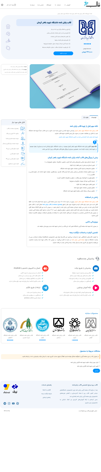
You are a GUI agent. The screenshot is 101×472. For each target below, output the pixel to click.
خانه (91, 14)
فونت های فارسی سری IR (12, 159)
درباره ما (32, 5)
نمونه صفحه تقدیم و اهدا (12, 138)
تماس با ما (41, 5)
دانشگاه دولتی (21, 67)
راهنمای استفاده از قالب (13, 128)
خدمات (59, 5)
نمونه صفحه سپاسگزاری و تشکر (11, 144)
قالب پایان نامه (81, 14)
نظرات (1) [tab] (85, 117)
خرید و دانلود (63, 53)
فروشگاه (49, 5)
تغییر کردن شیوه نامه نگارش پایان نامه (87, 366)
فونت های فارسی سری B (12, 149)
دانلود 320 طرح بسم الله (12, 134)
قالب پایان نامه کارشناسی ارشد (20, 72)
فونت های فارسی (14, 154)
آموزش (68, 5)
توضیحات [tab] (93, 117)
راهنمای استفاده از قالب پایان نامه (52, 204)
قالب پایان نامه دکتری (8, 69)
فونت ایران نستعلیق (13, 164)
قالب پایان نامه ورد (9, 72)
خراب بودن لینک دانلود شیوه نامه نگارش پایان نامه (84, 362)
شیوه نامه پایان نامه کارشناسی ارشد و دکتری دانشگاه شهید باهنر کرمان (78, 137)
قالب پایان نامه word (18, 69)
